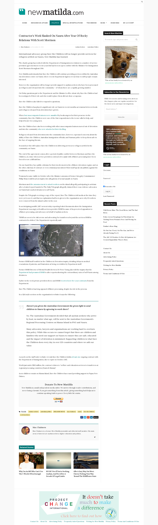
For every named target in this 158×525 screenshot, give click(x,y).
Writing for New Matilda (112, 265)
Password (106, 178)
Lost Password (108, 196)
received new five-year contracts (74, 281)
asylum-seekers (33, 411)
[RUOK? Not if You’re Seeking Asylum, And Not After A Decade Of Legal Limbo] (58, 460)
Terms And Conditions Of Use (114, 274)
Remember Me (110, 187)
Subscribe (115, 23)
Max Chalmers (25, 47)
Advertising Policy (109, 257)
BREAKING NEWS (59, 411)
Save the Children (89, 411)
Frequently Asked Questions (113, 261)
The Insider (92, 23)
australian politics (46, 411)
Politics (55, 23)
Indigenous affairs (39, 23)
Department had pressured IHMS (32, 272)
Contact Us (107, 248)
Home (24, 23)
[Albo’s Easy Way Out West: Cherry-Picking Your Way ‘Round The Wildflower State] (86, 460)
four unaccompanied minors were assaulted (41, 115)
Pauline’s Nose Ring (110, 226)
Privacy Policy (108, 269)
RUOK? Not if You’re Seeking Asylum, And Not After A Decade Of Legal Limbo (57, 473)
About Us (106, 253)
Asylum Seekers (80, 47)
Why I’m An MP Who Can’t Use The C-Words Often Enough (31, 472)
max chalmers (71, 411)
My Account (128, 23)
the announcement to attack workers (45, 184)
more (96, 417)
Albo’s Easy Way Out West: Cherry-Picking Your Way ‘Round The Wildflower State (85, 473)
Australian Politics (92, 47)
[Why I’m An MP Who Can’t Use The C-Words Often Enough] (31, 460)
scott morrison (25, 415)
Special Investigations (73, 23)
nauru (79, 411)
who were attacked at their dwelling (52, 129)
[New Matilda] (51, 12)
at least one (75, 357)
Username (107, 170)
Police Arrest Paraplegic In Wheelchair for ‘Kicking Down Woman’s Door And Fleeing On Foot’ (119, 219)
